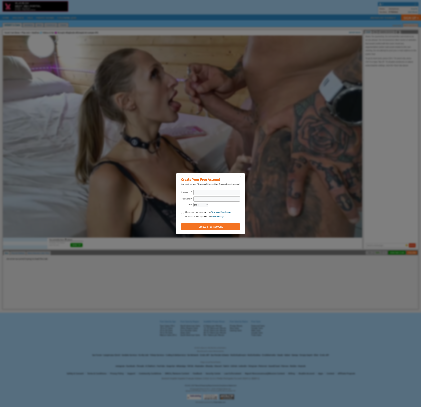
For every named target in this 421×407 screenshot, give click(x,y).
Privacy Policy (217, 216)
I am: (188, 205)
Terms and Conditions (221, 212)
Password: (186, 199)
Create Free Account (210, 226)
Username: (186, 192)
